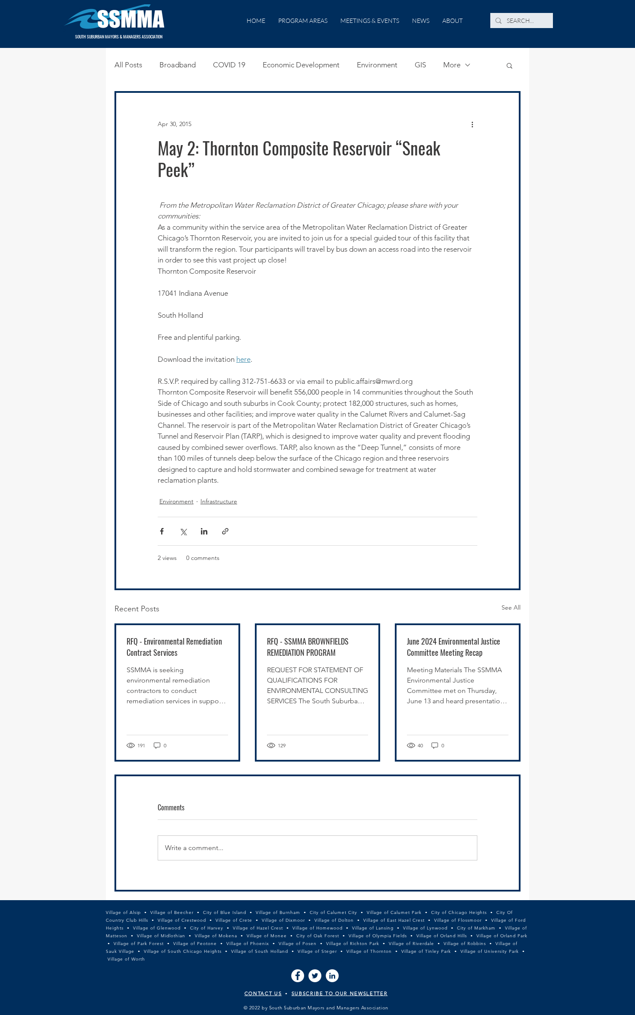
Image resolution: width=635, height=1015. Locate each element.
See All (511, 607)
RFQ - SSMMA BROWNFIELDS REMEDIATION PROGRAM (308, 647)
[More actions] (472, 124)
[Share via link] (225, 531)
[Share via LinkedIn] (204, 531)
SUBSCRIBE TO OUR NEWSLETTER (340, 993)
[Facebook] (297, 975)
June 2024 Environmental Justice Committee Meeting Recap (453, 647)
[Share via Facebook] (162, 531)
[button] (509, 65)
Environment (377, 64)
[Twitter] (314, 975)
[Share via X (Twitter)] (183, 531)
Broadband (177, 64)
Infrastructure (218, 501)
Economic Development (301, 64)
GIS (420, 64)
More (451, 64)
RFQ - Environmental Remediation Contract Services (174, 647)
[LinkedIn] (332, 975)
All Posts (128, 64)
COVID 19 (229, 64)
